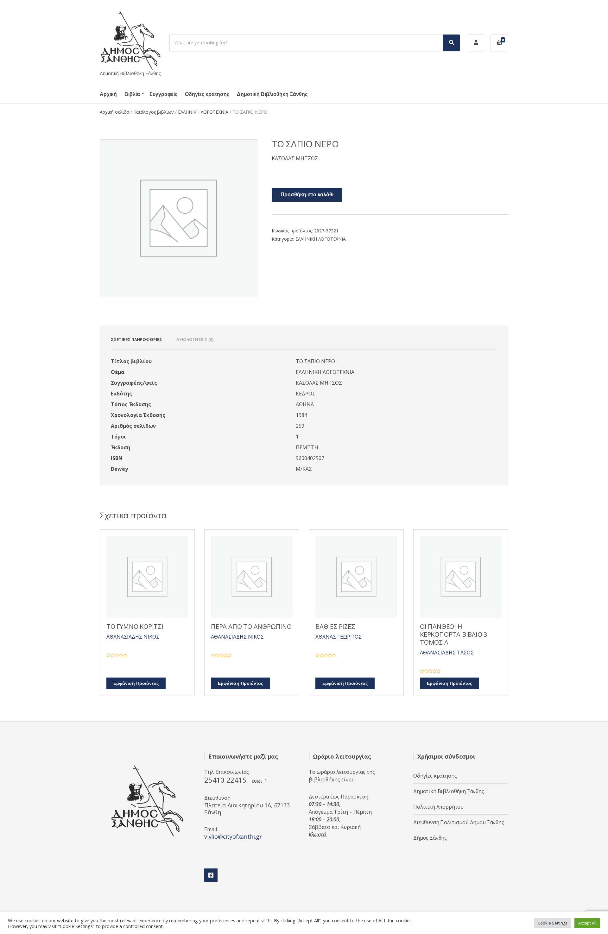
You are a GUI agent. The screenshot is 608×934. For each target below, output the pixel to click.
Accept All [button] (587, 923)
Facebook (211, 875)
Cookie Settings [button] (552, 923)
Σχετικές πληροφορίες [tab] (136, 339)
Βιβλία (132, 94)
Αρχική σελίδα (114, 112)
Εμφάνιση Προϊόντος (136, 683)
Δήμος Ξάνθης (430, 837)
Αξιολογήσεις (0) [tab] (194, 339)
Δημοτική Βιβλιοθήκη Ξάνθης (272, 94)
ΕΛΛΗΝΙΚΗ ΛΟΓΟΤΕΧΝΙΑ (203, 112)
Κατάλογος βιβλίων (153, 112)
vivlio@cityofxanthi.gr (233, 836)
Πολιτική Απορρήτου (438, 806)
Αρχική (108, 94)
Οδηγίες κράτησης (207, 94)
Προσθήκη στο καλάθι (307, 194)
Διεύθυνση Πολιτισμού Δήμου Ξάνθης (458, 822)
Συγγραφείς (163, 94)
